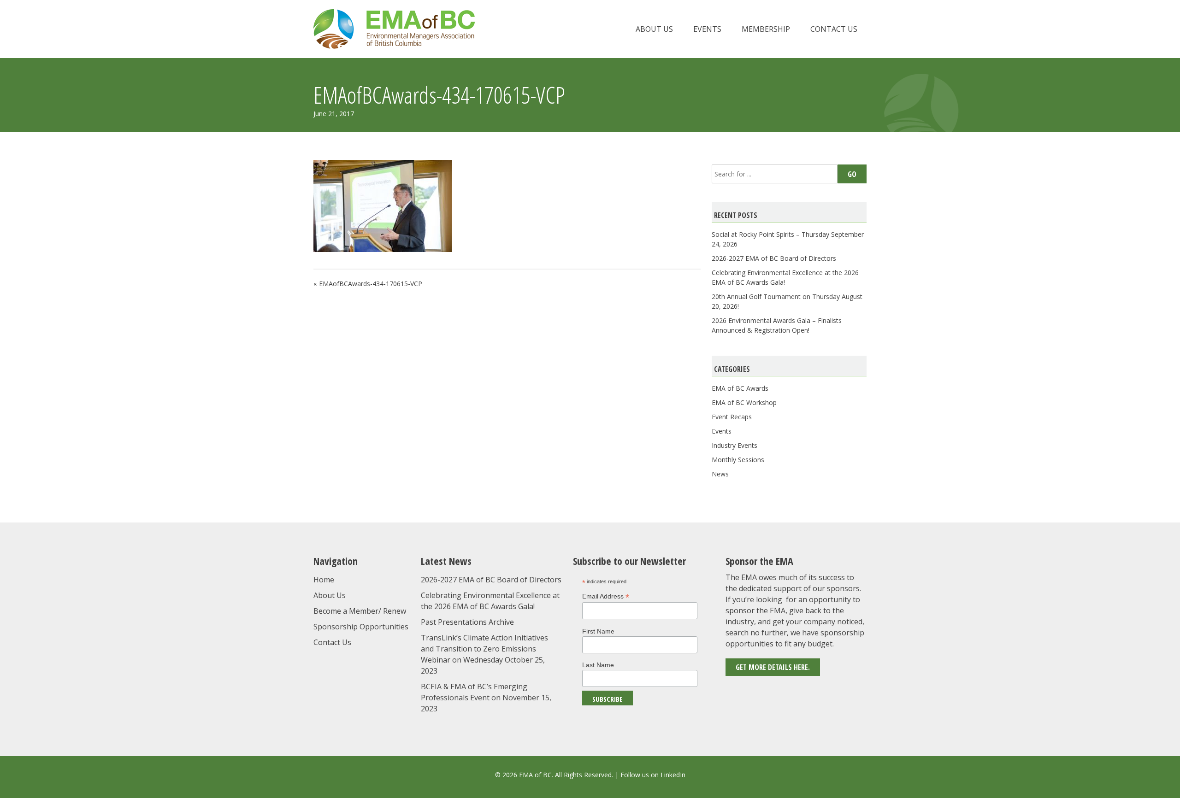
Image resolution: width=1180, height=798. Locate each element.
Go (852, 174)
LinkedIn (673, 774)
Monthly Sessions (738, 459)
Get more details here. (773, 667)
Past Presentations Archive (467, 622)
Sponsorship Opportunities (360, 627)
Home (323, 580)
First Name (598, 631)
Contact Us (833, 29)
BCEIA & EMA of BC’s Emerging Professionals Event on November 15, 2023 (486, 697)
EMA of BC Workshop (744, 402)
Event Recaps (732, 416)
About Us (654, 29)
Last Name (598, 665)
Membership (766, 29)
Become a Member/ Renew (359, 611)
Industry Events (734, 445)
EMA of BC (394, 29)
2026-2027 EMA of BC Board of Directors (774, 258)
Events (707, 29)
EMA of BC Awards (740, 388)
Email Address (605, 596)
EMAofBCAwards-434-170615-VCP (370, 283)
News (720, 473)
